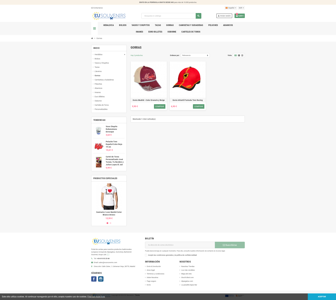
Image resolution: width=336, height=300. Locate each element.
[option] (109, 201)
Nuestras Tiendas (188, 266)
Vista (230, 55)
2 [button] (110, 223)
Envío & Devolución (154, 266)
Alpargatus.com (187, 281)
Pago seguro (151, 281)
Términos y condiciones (155, 274)
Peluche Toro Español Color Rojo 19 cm (114, 144)
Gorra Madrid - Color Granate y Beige (149, 100)
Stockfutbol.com (187, 277)
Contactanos (98, 8)
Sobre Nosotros (152, 277)
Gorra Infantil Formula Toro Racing (188, 100)
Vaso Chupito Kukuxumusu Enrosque (111, 129)
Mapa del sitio (186, 274)
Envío (149, 285)
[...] (108, 255)
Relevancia (186, 55)
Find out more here (96, 296)
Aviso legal (151, 270)
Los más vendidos (188, 270)
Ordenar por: (175, 55)
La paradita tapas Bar (189, 285)
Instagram (100, 279)
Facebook (93, 279)
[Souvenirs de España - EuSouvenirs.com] (108, 16)
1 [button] (107, 223)
